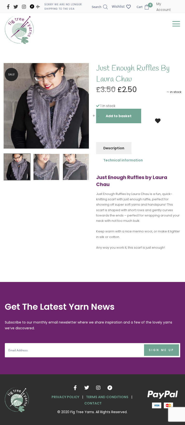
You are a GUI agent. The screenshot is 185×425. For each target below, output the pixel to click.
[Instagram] (98, 388)
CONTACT (93, 403)
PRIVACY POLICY (65, 397)
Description (113, 148)
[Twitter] (87, 388)
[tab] (114, 148)
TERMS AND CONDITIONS (107, 397)
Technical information (123, 160)
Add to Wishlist (158, 121)
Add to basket (119, 116)
